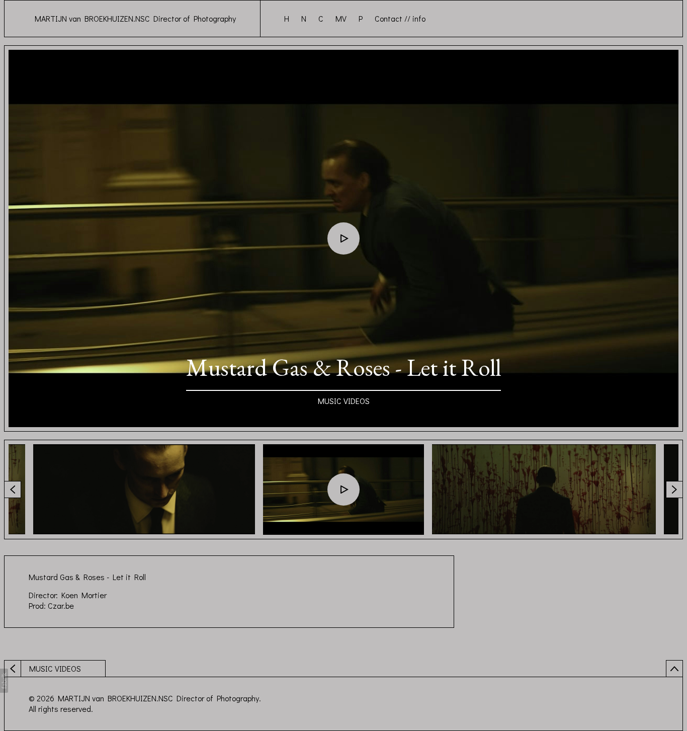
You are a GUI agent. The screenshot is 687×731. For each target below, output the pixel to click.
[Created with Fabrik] (4, 681)
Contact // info (400, 18)
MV (341, 18)
